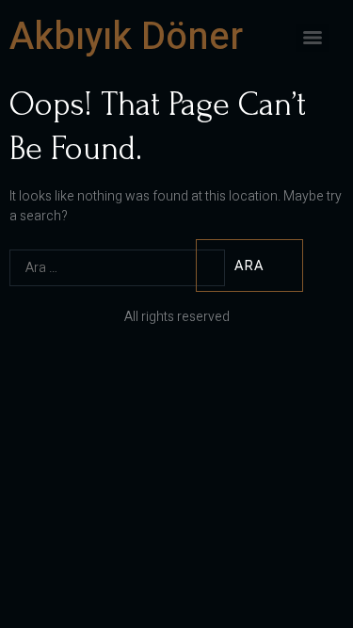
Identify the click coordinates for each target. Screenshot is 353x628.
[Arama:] (101, 266)
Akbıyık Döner (126, 37)
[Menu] (312, 38)
